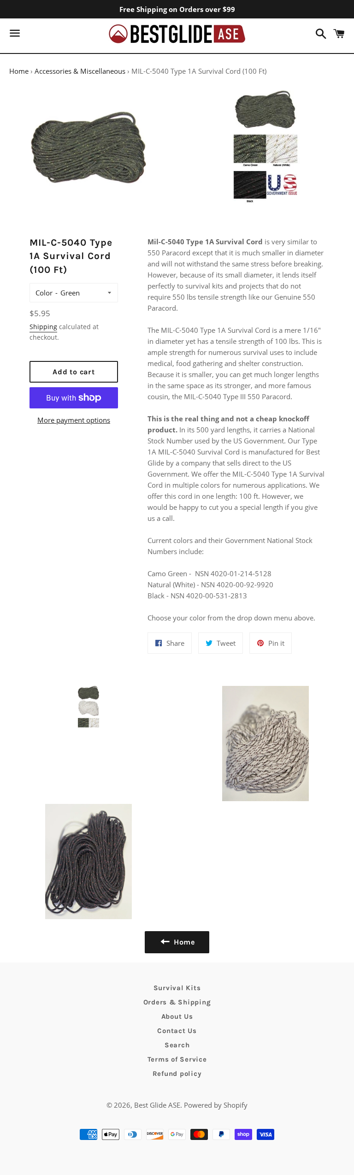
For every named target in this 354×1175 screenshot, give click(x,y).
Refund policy (177, 1073)
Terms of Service (177, 1059)
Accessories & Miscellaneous (80, 71)
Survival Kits (177, 988)
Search (177, 1045)
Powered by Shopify (216, 1105)
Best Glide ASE (157, 1105)
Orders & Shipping (177, 1002)
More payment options (73, 420)
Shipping (43, 326)
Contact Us (177, 1031)
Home (19, 71)
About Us (177, 1016)
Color (44, 292)
